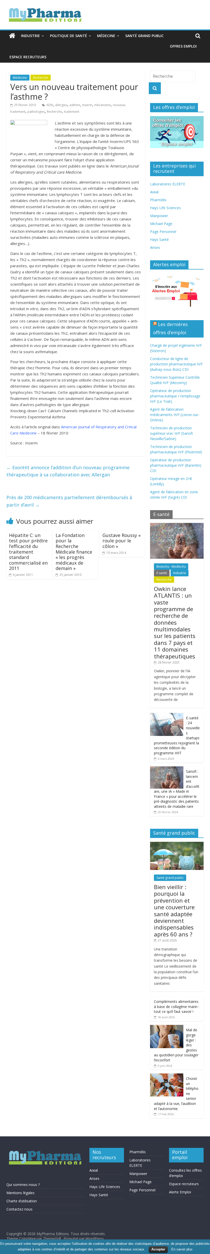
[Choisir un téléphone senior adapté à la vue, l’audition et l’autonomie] (166, 1076)
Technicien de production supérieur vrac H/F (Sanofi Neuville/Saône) (171, 433)
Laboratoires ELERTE (167, 184)
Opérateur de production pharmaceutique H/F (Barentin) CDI (175, 465)
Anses (155, 247)
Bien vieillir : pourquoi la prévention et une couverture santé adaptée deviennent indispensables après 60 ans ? (174, 910)
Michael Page (161, 223)
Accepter (158, 1249)
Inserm (87, 105)
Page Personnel (163, 231)
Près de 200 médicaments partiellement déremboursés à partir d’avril (69, 501)
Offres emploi (183, 46)
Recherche (40, 77)
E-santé (161, 573)
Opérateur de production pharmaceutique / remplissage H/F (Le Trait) (175, 396)
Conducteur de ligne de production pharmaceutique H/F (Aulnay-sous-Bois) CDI (176, 364)
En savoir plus (182, 1249)
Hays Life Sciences (165, 207)
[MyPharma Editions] (12, 35)
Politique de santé (68, 35)
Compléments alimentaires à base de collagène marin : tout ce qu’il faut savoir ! (176, 1006)
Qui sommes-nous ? (23, 1184)
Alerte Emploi (180, 1192)
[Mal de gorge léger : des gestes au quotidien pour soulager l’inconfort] (166, 1027)
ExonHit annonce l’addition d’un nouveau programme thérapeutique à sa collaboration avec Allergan (68, 471)
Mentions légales (20, 1192)
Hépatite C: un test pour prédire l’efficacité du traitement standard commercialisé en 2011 (28, 552)
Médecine (106, 35)
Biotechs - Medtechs (171, 566)
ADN (49, 105)
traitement (71, 111)
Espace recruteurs (27, 56)
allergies (61, 105)
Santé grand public (144, 35)
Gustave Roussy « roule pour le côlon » (121, 540)
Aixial (154, 191)
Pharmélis (158, 199)
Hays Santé (159, 239)
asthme (74, 105)
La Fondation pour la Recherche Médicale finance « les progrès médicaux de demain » (74, 552)
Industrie (30, 35)
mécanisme (102, 105)
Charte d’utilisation (21, 1201)
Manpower (159, 215)
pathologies (36, 111)
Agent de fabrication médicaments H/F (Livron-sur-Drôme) (175, 414)
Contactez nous (19, 1209)
